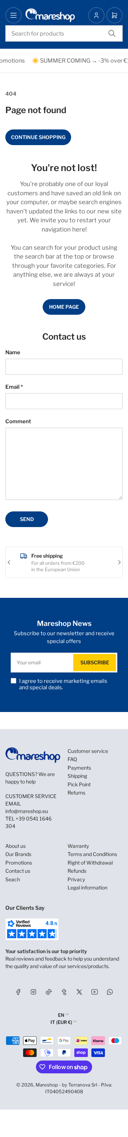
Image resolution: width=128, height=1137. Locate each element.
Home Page (64, 307)
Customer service (88, 751)
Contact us (17, 871)
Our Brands (18, 854)
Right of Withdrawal (90, 863)
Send (27, 519)
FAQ (72, 759)
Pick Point (79, 784)
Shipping (77, 776)
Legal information (87, 887)
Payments (79, 768)
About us (15, 846)
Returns (76, 793)
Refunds (77, 871)
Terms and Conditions (92, 854)
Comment (18, 421)
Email (14, 387)
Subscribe (94, 662)
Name (12, 352)
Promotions (18, 863)
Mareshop (47, 1085)
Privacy (76, 879)
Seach (12, 879)
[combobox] (64, 33)
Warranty (78, 846)
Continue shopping (38, 137)
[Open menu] (13, 15)
